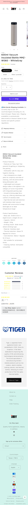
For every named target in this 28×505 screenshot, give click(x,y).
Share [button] (4, 147)
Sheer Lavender (17, 74)
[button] (4, 9)
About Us (12, 392)
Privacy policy (19, 498)
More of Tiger (14, 380)
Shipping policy (20, 501)
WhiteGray (6, 70)
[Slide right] (17, 49)
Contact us (12, 396)
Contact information (9, 503)
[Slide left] (10, 49)
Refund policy (10, 498)
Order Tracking (14, 404)
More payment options (14, 103)
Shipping (11, 80)
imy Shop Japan (16, 496)
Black (16, 70)
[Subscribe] (23, 446)
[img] (5, 297)
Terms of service (10, 501)
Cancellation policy (21, 503)
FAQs (11, 400)
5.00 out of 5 (18, 276)
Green (5, 74)
